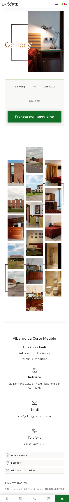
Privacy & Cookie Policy (34, 353)
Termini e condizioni (34, 359)
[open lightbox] (16, 173)
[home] (10, 4)
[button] (56, 4)
